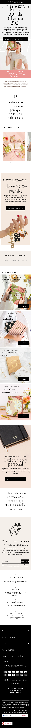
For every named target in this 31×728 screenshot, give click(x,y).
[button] (2, 7)
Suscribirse (25, 561)
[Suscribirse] (27, 662)
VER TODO (6, 163)
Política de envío (15, 693)
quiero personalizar (14, 479)
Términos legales (15, 690)
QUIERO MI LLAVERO (14, 208)
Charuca (17, 684)
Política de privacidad (15, 686)
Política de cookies (15, 695)
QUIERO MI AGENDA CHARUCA (14, 39)
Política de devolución (15, 688)
